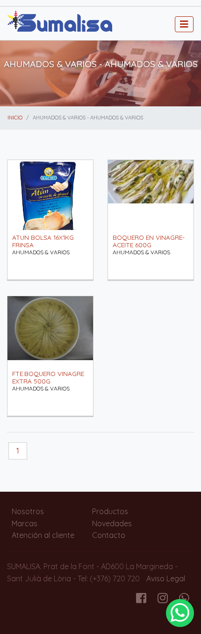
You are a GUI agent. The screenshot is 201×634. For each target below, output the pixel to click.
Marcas (24, 523)
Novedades (112, 523)
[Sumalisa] (59, 22)
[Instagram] (162, 599)
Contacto (108, 535)
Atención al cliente (43, 535)
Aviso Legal (165, 578)
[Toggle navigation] (184, 24)
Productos (110, 511)
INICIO (14, 117)
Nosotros (28, 511)
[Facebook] (141, 599)
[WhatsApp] (180, 613)
